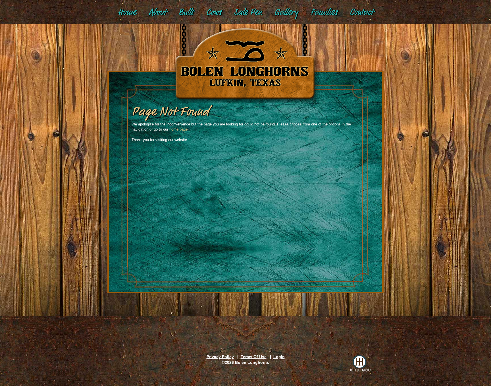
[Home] (245, 57)
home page (178, 129)
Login (279, 356)
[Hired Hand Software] (359, 363)
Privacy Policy (220, 356)
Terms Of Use (254, 356)
